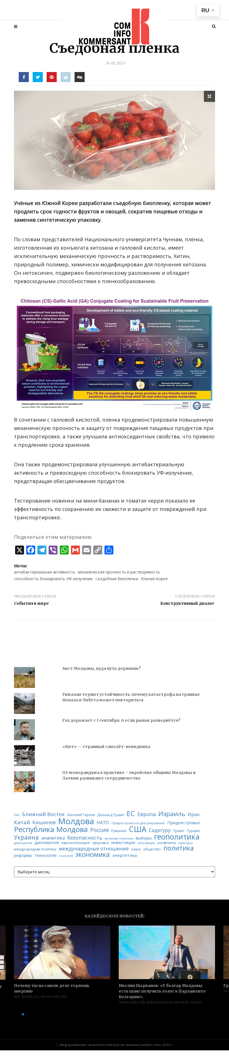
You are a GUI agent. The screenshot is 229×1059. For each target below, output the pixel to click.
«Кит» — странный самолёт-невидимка (106, 746)
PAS (17, 815)
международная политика (35, 849)
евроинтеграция (75, 843)
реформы (23, 855)
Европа (146, 814)
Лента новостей (54, 997)
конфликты (167, 843)
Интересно (30, 997)
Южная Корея (154, 578)
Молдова (76, 821)
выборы (144, 838)
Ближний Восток (43, 814)
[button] (14, 1014)
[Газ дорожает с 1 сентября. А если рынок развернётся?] (24, 729)
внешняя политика (119, 838)
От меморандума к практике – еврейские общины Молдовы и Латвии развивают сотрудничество (129, 775)
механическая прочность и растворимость (119, 572)
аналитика (53, 838)
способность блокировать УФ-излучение (53, 578)
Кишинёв (44, 822)
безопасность (84, 837)
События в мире (31, 603)
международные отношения (94, 848)
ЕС (131, 813)
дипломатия (47, 842)
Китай (22, 822)
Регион (196, 1002)
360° (17, 997)
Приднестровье (183, 823)
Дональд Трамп (110, 815)
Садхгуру (160, 830)
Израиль (171, 814)
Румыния (118, 831)
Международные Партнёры (167, 1002)
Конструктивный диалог (187, 603)
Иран (193, 814)
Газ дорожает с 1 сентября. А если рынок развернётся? (121, 720)
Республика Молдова (51, 829)
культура (185, 843)
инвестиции (123, 842)
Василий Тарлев (81, 815)
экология (66, 855)
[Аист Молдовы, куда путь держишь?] (24, 677)
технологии (45, 855)
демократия (23, 843)
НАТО (103, 823)
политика (178, 848)
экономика (92, 854)
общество (152, 849)
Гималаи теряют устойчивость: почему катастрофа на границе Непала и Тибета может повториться (131, 697)
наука (136, 849)
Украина (26, 837)
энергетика (124, 855)
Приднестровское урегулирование (138, 823)
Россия (99, 830)
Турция (193, 831)
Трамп (178, 831)
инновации (146, 842)
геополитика (176, 837)
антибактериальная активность (44, 572)
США (137, 829)
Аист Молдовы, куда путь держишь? (101, 668)
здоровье (100, 843)
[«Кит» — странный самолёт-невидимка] (24, 755)
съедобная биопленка (117, 578)
